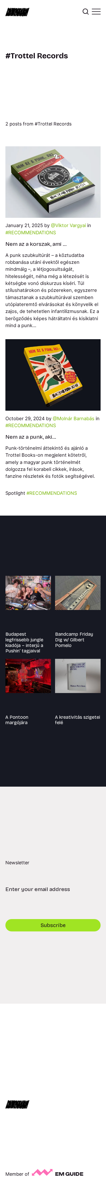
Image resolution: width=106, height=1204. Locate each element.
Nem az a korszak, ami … (36, 244)
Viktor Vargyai (70, 225)
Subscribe (53, 925)
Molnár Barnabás (75, 418)
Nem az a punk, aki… (30, 437)
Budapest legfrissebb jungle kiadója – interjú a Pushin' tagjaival (24, 642)
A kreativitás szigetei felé (77, 720)
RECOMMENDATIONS (32, 232)
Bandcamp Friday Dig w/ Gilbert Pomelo (74, 639)
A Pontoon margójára (16, 720)
